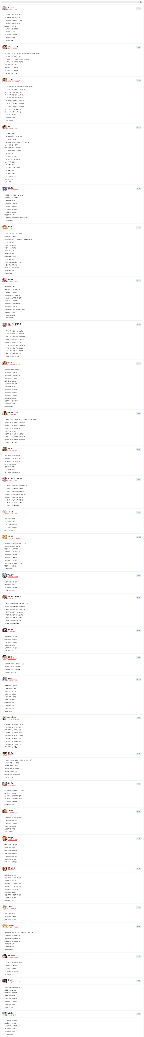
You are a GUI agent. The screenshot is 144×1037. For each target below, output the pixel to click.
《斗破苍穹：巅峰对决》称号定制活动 (13, 615)
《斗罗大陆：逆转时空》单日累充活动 (13, 348)
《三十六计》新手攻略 (9, 117)
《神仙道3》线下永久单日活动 (11, 763)
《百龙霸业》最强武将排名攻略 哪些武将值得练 (15, 217)
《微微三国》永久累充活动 (10, 642)
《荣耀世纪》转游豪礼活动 (10, 850)
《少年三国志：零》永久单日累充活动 (13, 62)
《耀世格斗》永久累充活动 (10, 990)
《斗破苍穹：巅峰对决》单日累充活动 (13, 612)
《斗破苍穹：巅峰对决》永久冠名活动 (13, 617)
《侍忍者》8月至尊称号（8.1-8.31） (12, 233)
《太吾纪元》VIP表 (8, 831)
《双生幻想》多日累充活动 (10, 527)
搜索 (141, 2)
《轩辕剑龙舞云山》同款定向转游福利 (13, 744)
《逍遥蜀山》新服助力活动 (10, 384)
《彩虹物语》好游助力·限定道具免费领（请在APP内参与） (18, 932)
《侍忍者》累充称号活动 (9, 236)
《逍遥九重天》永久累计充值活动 (12, 886)
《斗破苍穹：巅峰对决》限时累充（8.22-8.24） (15, 603)
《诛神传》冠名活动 (8, 702)
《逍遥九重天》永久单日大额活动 (12, 878)
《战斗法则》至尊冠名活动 (10, 801)
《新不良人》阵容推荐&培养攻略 (11, 472)
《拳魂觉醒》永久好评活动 (10, 292)
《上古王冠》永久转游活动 (10, 34)
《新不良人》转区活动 (9, 467)
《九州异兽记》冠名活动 (9, 968)
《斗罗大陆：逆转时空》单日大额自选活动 (14, 345)
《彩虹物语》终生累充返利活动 (11, 941)
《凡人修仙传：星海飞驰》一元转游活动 (13, 502)
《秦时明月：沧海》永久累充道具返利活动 (14, 425)
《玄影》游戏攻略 (8, 179)
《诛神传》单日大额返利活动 (10, 685)
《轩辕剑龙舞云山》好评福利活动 (12, 727)
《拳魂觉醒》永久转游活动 (10, 306)
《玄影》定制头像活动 (9, 133)
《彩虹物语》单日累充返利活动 (11, 938)
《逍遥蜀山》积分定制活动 (10, 378)
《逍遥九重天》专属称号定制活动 (12, 895)
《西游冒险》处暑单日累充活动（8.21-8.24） (15, 543)
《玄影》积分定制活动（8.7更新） (12, 147)
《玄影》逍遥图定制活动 (9, 139)
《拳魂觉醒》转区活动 (9, 286)
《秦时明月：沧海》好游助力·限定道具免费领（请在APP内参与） (20, 419)
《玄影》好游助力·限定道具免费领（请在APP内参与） (17, 142)
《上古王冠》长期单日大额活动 (11, 23)
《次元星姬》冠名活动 (9, 1028)
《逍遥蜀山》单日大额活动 (10, 389)
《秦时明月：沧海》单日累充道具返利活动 (14, 422)
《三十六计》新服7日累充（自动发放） (13, 97)
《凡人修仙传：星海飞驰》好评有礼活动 (13, 491)
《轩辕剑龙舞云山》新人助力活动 (12, 730)
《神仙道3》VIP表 (8, 777)
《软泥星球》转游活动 (9, 590)
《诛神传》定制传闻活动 (9, 697)
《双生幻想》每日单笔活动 (10, 524)
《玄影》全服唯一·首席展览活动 (11, 167)
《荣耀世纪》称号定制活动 (10, 845)
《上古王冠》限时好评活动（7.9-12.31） (14, 20)
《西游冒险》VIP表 (8, 568)
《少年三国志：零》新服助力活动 (12, 56)
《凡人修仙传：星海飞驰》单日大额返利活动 (15, 485)
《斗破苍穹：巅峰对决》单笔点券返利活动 (14, 609)
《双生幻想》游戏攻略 (9, 518)
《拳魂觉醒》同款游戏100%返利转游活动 (14, 309)
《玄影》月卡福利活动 (9, 162)
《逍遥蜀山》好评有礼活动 (10, 386)
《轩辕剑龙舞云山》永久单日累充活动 (13, 732)
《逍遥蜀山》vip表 (8, 406)
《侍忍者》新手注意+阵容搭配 (11, 267)
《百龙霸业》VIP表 (8, 220)
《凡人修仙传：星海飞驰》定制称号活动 (13, 497)
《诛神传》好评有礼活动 (9, 688)
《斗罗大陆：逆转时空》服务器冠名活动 (13, 353)
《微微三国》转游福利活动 (10, 648)
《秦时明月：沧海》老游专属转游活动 (13, 434)
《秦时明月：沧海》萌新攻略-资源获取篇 (14, 436)
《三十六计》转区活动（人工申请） (12, 109)
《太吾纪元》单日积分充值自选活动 (12, 817)
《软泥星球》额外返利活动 (10, 582)
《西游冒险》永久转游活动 (10, 566)
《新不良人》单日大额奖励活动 (11, 455)
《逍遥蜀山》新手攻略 (9, 403)
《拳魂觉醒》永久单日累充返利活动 (12, 298)
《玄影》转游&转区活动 (9, 176)
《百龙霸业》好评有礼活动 (10, 200)
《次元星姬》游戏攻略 (9, 1031)
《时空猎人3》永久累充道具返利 (11, 669)
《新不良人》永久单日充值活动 (11, 458)
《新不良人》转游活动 (9, 469)
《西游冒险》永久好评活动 (10, 557)
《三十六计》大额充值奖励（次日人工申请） (15, 89)
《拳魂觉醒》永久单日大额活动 (11, 289)
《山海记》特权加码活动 (9, 913)
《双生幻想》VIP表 (8, 530)
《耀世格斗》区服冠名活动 (10, 998)
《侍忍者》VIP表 (7, 273)
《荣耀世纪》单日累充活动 (10, 862)
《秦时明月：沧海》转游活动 (10, 431)
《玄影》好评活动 (8, 153)
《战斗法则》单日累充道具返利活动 (12, 796)
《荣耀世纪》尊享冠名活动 (10, 856)
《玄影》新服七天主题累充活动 (11, 159)
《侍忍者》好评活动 (8, 250)
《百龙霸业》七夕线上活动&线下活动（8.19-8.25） (16, 195)
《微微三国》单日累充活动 (10, 639)
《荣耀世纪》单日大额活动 (10, 847)
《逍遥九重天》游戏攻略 (9, 897)
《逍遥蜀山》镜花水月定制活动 (11, 375)
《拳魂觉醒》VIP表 (8, 318)
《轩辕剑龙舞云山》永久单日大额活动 (13, 724)
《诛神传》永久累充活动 (9, 691)
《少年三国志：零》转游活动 (10, 67)
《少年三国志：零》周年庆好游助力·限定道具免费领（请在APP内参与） (22, 53)
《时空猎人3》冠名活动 (9, 672)
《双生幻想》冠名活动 (9, 521)
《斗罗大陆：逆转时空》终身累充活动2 (13, 339)
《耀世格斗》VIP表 (8, 1007)
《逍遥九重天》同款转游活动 (10, 875)
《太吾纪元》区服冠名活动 (10, 826)
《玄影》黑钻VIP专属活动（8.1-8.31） (13, 136)
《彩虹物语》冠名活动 (9, 944)
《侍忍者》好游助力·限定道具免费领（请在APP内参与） (18, 239)
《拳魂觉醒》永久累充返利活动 (11, 300)
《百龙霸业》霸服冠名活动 (10, 212)
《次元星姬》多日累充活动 (10, 1020)
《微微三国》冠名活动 (9, 645)
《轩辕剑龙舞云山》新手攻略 (10, 747)
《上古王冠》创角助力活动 (10, 26)
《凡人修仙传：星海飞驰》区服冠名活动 (13, 500)
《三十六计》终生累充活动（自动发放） (13, 106)
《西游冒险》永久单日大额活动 (11, 549)
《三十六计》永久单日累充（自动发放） (13, 103)
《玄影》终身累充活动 (9, 165)
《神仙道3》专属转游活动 (10, 771)
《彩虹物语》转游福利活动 (10, 946)
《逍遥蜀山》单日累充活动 (10, 392)
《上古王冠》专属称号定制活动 (11, 29)
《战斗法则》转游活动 (9, 804)
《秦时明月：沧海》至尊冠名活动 (12, 428)
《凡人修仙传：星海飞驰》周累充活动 (13, 488)
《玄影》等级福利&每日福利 (10, 145)
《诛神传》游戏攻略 (8, 708)
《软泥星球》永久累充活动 (10, 587)
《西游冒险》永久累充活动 (10, 554)
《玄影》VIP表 (7, 182)
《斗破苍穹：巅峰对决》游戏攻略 (12, 620)
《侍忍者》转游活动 (8, 259)
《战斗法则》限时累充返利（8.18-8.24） (14, 790)
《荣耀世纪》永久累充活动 (10, 859)
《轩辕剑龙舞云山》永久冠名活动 (12, 738)
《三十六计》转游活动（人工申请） (12, 112)
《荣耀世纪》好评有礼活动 (10, 853)
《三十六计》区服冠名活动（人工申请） (13, 95)
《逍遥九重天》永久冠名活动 (10, 889)
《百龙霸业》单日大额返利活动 (11, 198)
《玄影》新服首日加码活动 (10, 156)
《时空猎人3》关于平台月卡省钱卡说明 (13, 664)
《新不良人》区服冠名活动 (10, 464)
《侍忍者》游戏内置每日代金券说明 (12, 262)
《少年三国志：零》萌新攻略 (10, 70)
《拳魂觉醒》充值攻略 (9, 315)
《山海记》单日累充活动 (9, 916)
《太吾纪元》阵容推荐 (9, 829)
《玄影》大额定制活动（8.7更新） (12, 150)
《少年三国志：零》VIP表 (10, 73)
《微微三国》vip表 (8, 650)
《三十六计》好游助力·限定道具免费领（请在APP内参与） (18, 86)
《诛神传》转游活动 (8, 705)
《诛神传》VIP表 (7, 711)
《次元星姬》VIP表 (8, 1034)
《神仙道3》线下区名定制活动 (11, 768)
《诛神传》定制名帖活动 (9, 694)
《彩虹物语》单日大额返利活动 (11, 935)
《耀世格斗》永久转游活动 (10, 1001)
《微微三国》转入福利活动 (10, 636)
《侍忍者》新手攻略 (8, 270)
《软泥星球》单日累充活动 (10, 584)
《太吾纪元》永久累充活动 (10, 823)
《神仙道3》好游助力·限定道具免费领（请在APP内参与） (18, 760)
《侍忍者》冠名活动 (8, 253)
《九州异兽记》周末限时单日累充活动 (13, 962)
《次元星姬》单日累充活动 (10, 1023)
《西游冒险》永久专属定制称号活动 (12, 563)
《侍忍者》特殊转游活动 (9, 256)
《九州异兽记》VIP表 (8, 974)
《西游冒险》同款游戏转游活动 (11, 546)
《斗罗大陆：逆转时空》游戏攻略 (12, 342)
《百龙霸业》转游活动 (9, 215)
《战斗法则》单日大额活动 (10, 793)
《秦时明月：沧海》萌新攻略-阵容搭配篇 (14, 439)
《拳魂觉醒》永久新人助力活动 (11, 295)
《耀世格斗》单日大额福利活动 (11, 987)
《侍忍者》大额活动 (8, 242)
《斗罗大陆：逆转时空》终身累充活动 (13, 351)
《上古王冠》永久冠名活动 (10, 31)
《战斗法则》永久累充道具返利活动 (12, 798)
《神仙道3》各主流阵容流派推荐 (11, 774)
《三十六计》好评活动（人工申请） (12, 92)
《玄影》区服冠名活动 (9, 173)
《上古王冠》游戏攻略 (9, 37)
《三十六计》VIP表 (8, 120)
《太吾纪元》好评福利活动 (10, 820)
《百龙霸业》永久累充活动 (10, 203)
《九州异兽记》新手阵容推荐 (10, 971)
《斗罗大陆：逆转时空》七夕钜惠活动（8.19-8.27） (17, 331)
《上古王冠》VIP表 (8, 40)
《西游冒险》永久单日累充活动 (11, 551)
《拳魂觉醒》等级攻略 (9, 312)
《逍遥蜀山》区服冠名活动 (10, 398)
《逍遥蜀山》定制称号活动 (10, 381)
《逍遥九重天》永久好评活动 (10, 880)
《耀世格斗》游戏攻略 (9, 1004)
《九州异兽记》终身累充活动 (10, 965)
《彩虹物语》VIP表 (8, 949)
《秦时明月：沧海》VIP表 (10, 442)
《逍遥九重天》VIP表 (8, 900)
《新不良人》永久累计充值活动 (11, 461)
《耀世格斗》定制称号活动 (10, 995)
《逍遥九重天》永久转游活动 (10, 892)
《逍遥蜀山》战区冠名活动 (10, 372)
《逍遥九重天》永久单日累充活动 (12, 883)
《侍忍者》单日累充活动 (9, 245)
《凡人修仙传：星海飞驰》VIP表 (11, 505)
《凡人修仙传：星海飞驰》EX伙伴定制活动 (14, 494)
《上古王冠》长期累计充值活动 (11, 17)
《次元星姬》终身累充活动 (10, 1026)
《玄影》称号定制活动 (9, 170)
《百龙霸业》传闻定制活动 (10, 209)
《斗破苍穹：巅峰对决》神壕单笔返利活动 (14, 606)
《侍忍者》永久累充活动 (9, 248)
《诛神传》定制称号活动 (9, 699)
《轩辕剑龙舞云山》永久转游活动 (12, 741)
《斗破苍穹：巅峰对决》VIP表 (11, 623)
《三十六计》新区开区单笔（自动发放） (13, 100)
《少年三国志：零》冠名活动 (10, 64)
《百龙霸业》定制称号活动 (10, 206)
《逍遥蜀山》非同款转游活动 (10, 401)
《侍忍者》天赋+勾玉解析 (10, 265)
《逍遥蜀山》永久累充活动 (10, 395)
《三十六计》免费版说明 (9, 114)
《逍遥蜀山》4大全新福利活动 (11, 369)
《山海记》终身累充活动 (9, 919)
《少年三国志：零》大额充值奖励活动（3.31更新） (16, 59)
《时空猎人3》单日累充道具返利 (11, 666)
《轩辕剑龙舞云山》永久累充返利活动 (13, 735)
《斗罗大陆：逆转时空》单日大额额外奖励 (14, 336)
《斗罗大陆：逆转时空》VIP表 (11, 356)
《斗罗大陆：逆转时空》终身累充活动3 (13, 333)
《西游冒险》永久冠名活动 (10, 560)
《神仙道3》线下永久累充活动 (11, 765)
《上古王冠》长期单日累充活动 (11, 14)
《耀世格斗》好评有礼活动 (10, 993)
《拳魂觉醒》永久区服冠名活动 (11, 303)
